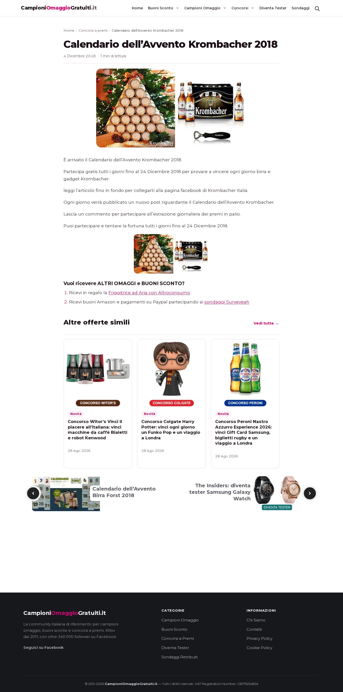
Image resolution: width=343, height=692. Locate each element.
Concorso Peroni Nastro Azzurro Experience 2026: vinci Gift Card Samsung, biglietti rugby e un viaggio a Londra (243, 432)
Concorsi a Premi (177, 638)
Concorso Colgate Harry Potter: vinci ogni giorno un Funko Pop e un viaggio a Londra (170, 429)
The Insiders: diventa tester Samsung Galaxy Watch (220, 492)
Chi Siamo (256, 620)
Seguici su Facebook (43, 647)
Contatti (254, 629)
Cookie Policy (259, 647)
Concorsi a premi (93, 30)
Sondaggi (301, 8)
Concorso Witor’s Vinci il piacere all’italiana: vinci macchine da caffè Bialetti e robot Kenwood (97, 429)
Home (137, 8)
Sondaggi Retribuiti (179, 657)
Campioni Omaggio (202, 8)
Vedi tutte (266, 325)
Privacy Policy (259, 638)
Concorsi (240, 8)
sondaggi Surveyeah (226, 301)
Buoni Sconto (160, 8)
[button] (317, 8)
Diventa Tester (273, 8)
